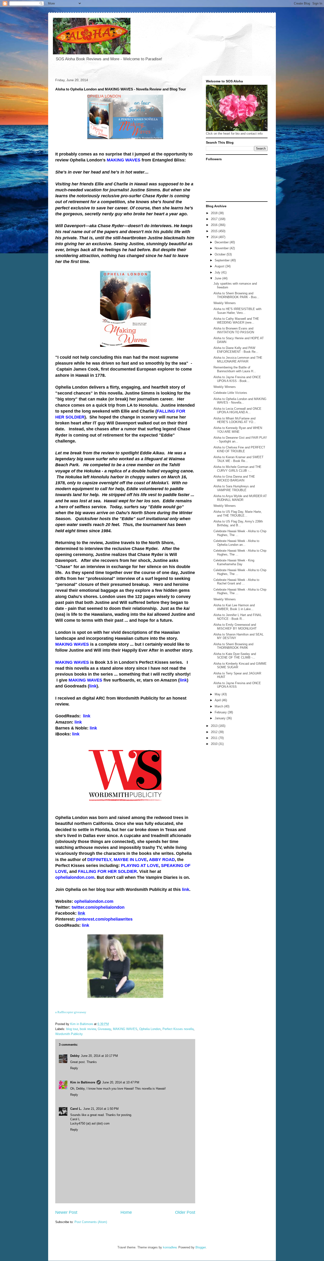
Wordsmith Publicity (69, 1034)
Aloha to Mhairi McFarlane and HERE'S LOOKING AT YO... (234, 420)
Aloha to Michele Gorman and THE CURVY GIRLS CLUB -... (237, 468)
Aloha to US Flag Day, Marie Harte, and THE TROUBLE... (237, 513)
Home (126, 1212)
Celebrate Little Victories (230, 393)
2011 (214, 738)
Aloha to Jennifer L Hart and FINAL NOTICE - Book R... (237, 617)
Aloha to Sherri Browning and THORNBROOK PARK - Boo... (236, 295)
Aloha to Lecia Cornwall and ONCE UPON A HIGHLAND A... (237, 410)
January (221, 718)
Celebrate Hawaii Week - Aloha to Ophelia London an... (236, 542)
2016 (214, 225)
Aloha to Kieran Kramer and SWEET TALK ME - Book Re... (238, 459)
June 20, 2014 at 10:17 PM (99, 1056)
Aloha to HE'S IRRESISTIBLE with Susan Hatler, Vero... (237, 311)
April (218, 700)
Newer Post (66, 1212)
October (221, 254)
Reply (74, 1068)
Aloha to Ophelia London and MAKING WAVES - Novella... (239, 401)
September (223, 260)
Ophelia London (150, 1029)
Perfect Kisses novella (178, 1029)
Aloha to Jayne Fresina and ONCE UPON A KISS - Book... (237, 379)
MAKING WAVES (125, 1029)
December (222, 242)
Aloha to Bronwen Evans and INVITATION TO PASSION (233, 330)
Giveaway (104, 1029)
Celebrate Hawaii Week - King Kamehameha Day (233, 562)
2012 (214, 732)
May (218, 694)
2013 (214, 726)
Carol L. (76, 1108)
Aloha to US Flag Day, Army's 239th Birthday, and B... (238, 523)
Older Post (185, 1212)
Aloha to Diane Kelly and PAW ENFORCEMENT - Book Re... (235, 349)
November (222, 248)
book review (88, 1029)
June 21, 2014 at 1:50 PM (101, 1108)
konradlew (169, 1247)
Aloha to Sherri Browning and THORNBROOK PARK (233, 646)
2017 (214, 219)
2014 (214, 237)
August (220, 266)
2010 (214, 744)
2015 (214, 231)
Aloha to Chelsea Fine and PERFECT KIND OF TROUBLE (239, 449)
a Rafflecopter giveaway (70, 1012)
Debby (74, 1056)
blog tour (72, 1029)
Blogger (200, 1247)
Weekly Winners (224, 303)
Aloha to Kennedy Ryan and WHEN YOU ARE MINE (237, 429)
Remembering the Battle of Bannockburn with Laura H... (234, 369)
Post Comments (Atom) (90, 1222)
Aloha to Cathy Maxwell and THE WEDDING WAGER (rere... (236, 320)
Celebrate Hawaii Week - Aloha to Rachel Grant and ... (236, 581)
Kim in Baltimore (82, 1082)
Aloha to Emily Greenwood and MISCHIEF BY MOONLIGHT (235, 626)
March (219, 706)
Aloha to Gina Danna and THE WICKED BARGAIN (234, 478)
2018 (214, 213)
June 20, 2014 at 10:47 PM (120, 1082)
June (218, 278)
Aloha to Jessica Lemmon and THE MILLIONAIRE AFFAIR (237, 359)
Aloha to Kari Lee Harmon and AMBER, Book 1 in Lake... (234, 607)
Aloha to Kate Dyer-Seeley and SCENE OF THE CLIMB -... (234, 655)
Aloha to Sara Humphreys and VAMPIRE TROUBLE (234, 488)
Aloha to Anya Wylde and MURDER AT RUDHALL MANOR (240, 498)
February (221, 712)
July (218, 272)
